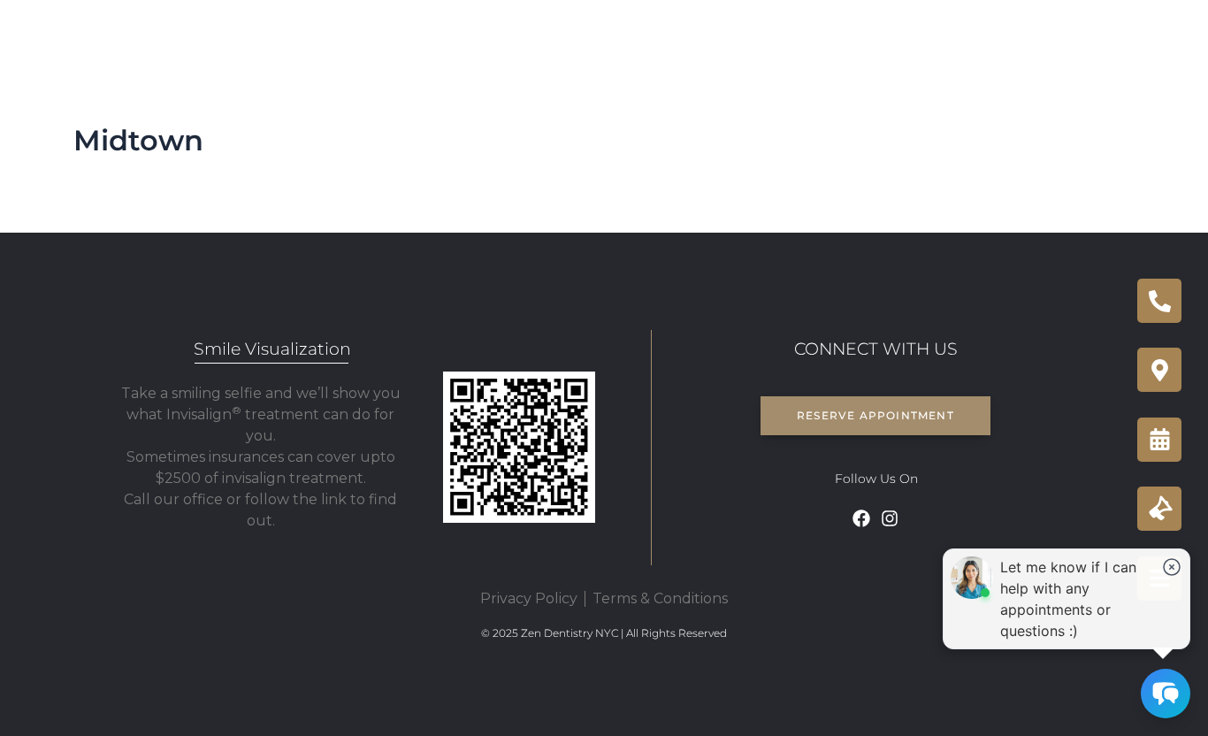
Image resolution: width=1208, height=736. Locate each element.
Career (1149, 35)
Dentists (442, 35)
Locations (532, 35)
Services (338, 35)
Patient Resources (795, 35)
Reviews (910, 35)
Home (264, 35)
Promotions (1006, 35)
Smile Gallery (660, 35)
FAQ (1086, 35)
